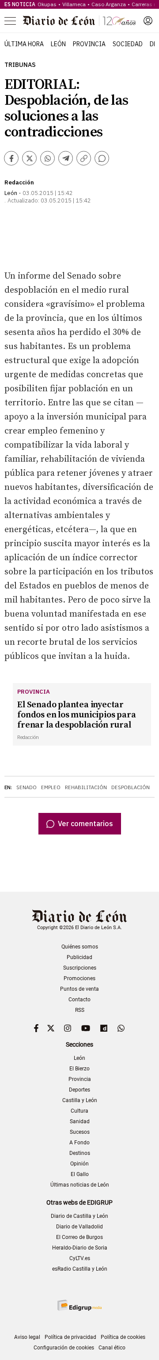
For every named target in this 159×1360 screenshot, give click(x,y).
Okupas (47, 4)
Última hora (24, 44)
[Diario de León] (79, 20)
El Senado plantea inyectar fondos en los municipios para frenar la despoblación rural (76, 715)
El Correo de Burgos (79, 1237)
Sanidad (80, 1121)
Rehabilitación (86, 787)
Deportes (79, 1090)
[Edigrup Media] (79, 1305)
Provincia (89, 44)
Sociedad (128, 44)
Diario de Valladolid (79, 1227)
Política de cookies (123, 1337)
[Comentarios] (102, 158)
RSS (79, 1010)
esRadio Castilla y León (79, 1269)
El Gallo (80, 1174)
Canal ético (111, 1348)
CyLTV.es (79, 1258)
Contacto (79, 999)
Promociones (79, 978)
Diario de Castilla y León (79, 1216)
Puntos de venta (79, 989)
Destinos (79, 1153)
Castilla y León (79, 1100)
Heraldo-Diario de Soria (79, 1248)
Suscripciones (79, 968)
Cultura (79, 1111)
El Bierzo (79, 1069)
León (58, 44)
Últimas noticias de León (79, 1185)
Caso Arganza (108, 4)
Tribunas (20, 65)
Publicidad (79, 957)
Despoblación (130, 787)
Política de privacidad (70, 1337)
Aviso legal (27, 1337)
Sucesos (80, 1132)
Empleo (51, 787)
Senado (26, 787)
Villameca (74, 4)
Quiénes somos (79, 947)
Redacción (19, 182)
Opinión (79, 1164)
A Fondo (79, 1142)
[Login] (148, 20)
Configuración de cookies (64, 1348)
